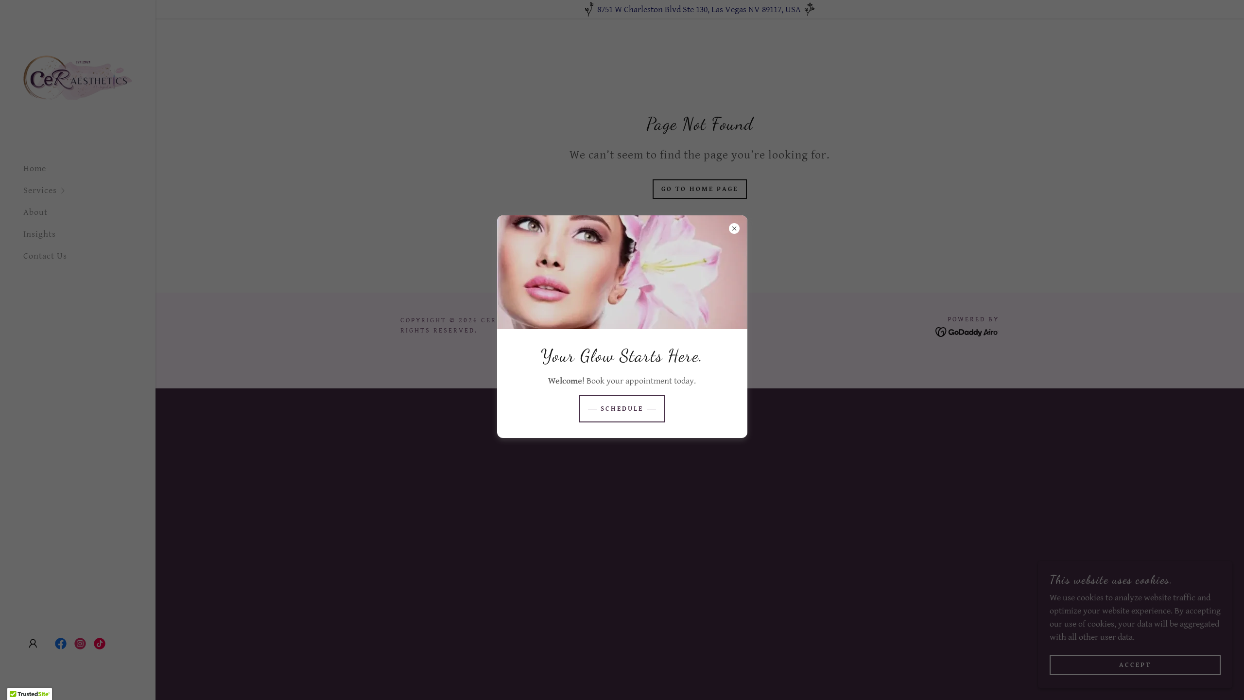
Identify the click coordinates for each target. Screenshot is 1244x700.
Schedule (622, 409)
